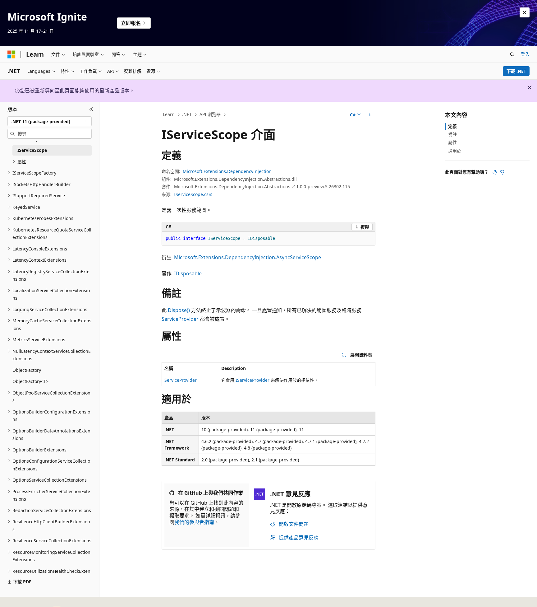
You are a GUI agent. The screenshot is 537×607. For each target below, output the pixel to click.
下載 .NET (516, 71)
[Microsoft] (11, 54)
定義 (452, 126)
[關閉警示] (525, 12)
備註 (452, 134)
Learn (169, 114)
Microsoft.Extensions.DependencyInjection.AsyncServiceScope (247, 257)
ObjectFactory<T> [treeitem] (30, 381)
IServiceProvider (252, 380)
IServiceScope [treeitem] (32, 150)
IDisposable (188, 273)
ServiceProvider (180, 318)
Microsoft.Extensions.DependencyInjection (227, 171)
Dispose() (179, 310)
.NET (187, 114)
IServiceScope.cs (191, 194)
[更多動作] (370, 115)
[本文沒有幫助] (502, 172)
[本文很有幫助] (494, 172)
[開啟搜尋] (512, 54)
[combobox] (49, 121)
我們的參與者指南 (194, 522)
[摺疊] (91, 109)
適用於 (454, 151)
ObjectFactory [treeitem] (26, 370)
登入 (525, 54)
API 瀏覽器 (210, 114)
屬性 (452, 142)
